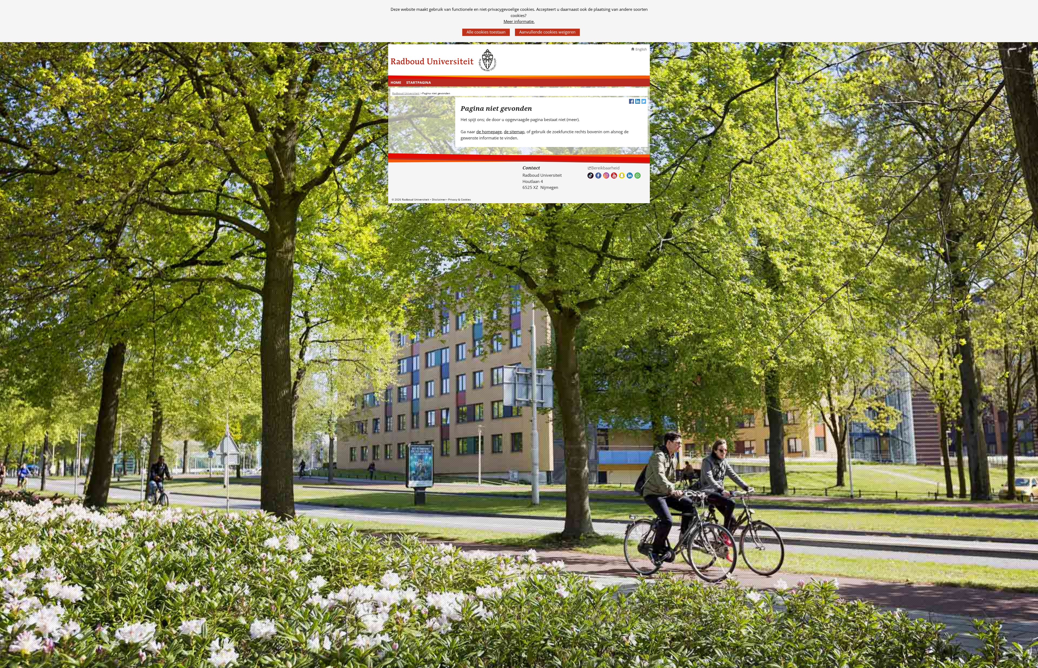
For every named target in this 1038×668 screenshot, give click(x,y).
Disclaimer (439, 199)
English (641, 49)
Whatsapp (637, 175)
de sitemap (514, 131)
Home (396, 82)
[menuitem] (396, 83)
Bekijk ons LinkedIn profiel (630, 175)
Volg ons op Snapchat (622, 175)
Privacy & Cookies (459, 199)
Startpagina (418, 82)
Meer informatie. (519, 21)
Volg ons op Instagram (606, 175)
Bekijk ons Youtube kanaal (614, 175)
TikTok (590, 175)
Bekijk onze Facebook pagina (598, 175)
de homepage (489, 131)
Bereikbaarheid (605, 168)
